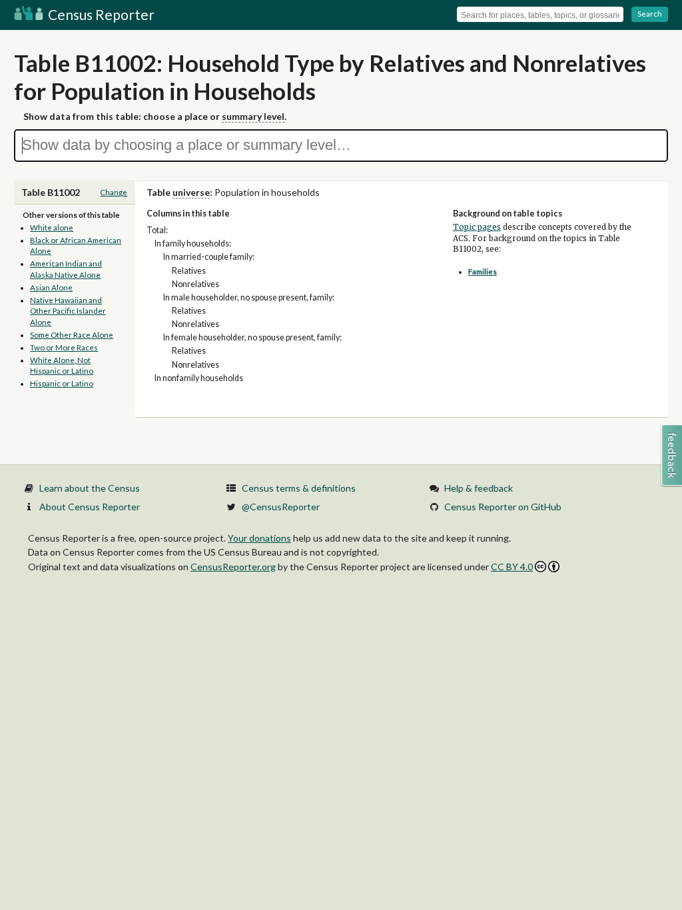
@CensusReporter (281, 506)
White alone (51, 227)
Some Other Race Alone (71, 334)
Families (482, 271)
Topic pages (477, 227)
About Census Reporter (89, 506)
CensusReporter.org (233, 566)
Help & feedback (478, 488)
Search (649, 13)
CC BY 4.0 (512, 566)
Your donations (259, 538)
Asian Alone (51, 287)
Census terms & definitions (299, 488)
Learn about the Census (89, 488)
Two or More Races (64, 347)
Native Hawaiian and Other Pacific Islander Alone (68, 311)
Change (113, 192)
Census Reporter (100, 14)
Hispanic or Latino (61, 383)
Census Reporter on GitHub (502, 506)
